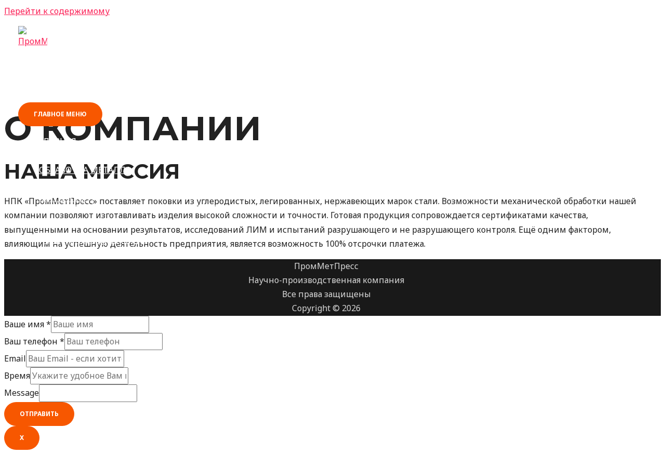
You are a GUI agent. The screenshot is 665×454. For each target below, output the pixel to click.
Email (15, 358)
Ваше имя (27, 324)
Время (17, 375)
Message (21, 392)
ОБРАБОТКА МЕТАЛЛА (85, 170)
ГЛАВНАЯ (57, 141)
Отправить (39, 413)
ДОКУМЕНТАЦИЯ (75, 184)
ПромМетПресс (67, 58)
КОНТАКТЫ (62, 198)
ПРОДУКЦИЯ (66, 156)
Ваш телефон (34, 341)
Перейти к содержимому (57, 11)
